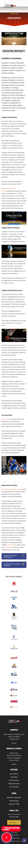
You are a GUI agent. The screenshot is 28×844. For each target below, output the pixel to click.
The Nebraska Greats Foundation (12, 489)
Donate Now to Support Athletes (12, 564)
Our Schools (14, 787)
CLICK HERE (11, 545)
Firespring (16, 838)
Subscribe (13, 822)
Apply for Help (14, 804)
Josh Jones (5, 419)
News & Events (14, 783)
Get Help (14, 777)
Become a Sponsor (14, 797)
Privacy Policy (14, 832)
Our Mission (14, 774)
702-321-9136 (14, 739)
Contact (14, 743)
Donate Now (14, 801)
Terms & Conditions (14, 835)
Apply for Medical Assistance (10, 556)
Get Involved (14, 780)
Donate (24, 840)
